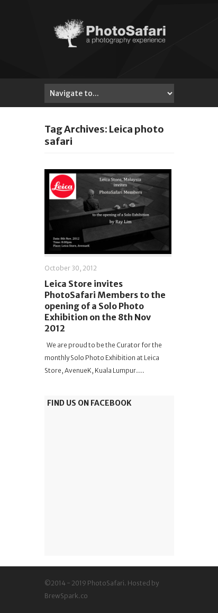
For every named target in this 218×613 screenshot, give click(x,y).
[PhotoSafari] (109, 46)
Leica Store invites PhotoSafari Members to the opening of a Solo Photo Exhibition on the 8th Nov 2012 (105, 305)
